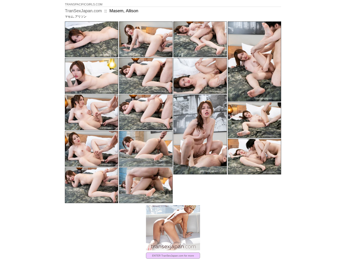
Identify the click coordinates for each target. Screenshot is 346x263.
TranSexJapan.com (83, 10)
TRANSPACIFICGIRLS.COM (83, 4)
